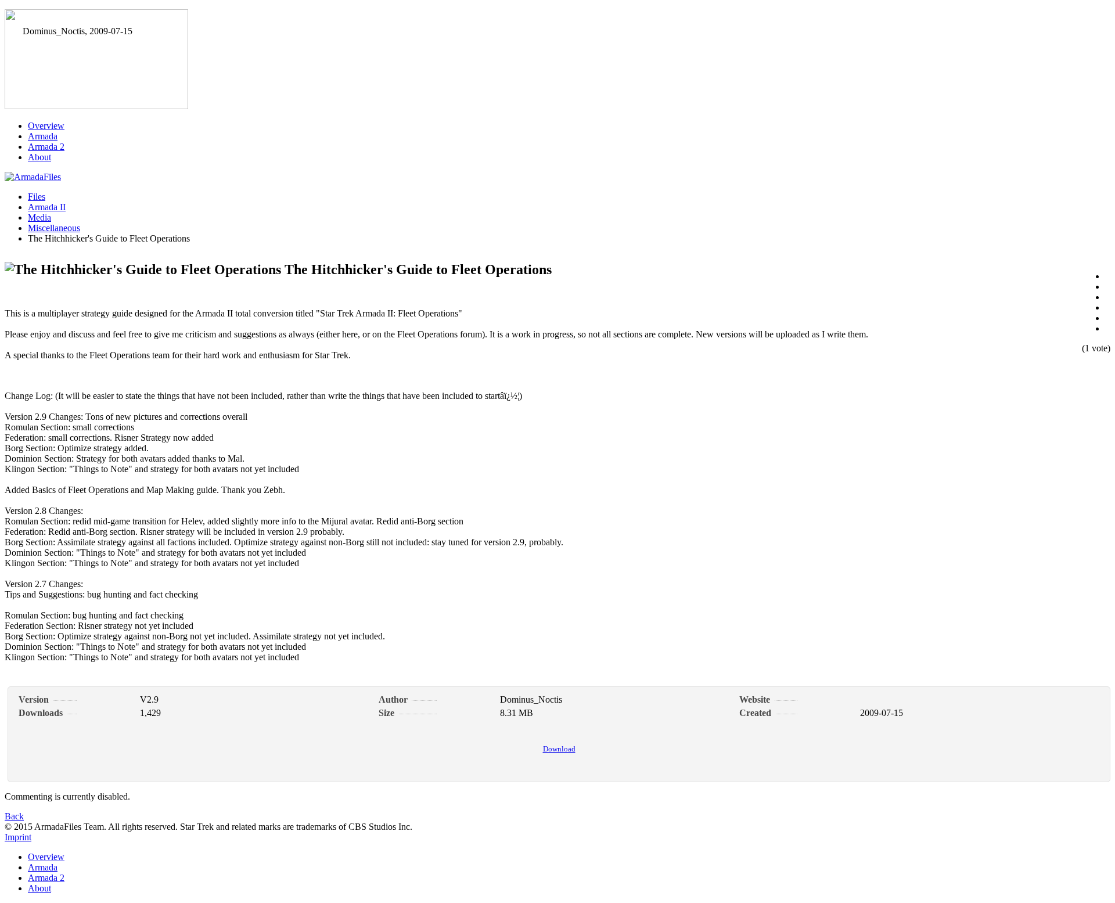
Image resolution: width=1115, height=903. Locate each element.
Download (559, 748)
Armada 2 (46, 147)
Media (39, 217)
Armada (42, 136)
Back (14, 816)
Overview (46, 126)
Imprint (18, 837)
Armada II (47, 207)
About (39, 157)
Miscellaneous (54, 228)
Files (36, 197)
